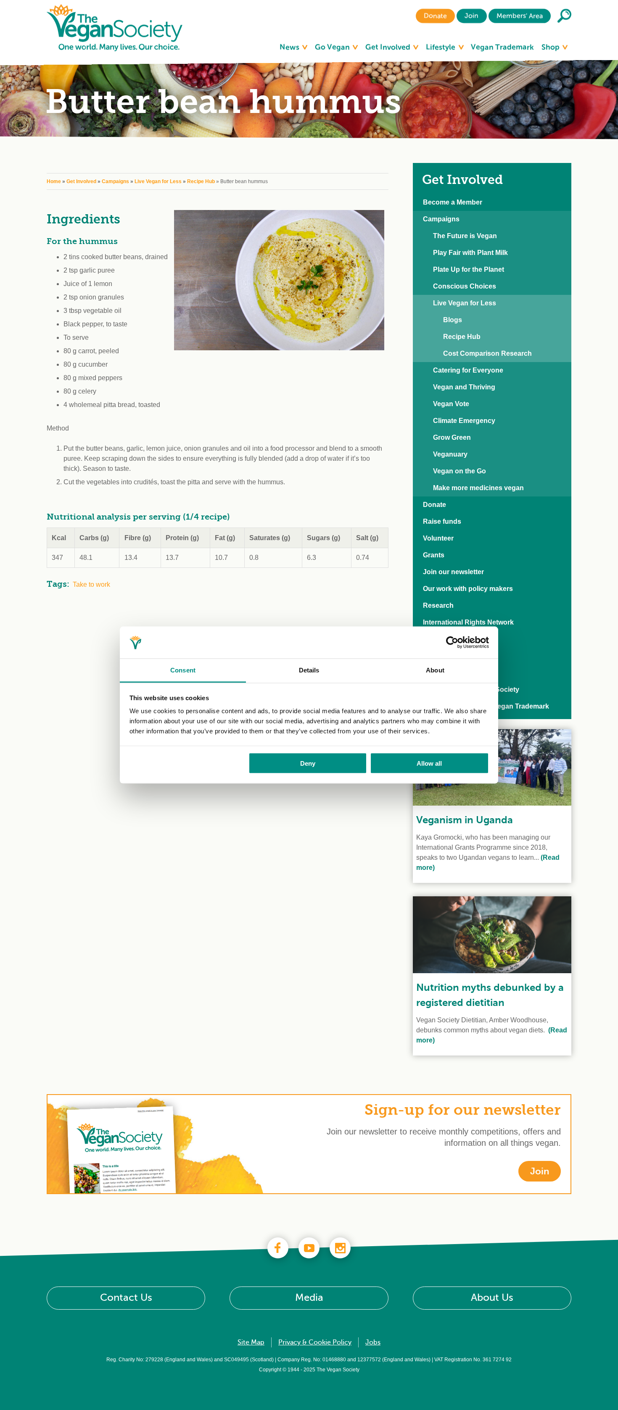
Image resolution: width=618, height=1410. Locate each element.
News (290, 47)
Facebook (277, 1247)
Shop (551, 47)
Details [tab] (309, 670)
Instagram (340, 1247)
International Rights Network (468, 622)
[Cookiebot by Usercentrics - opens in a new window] (452, 642)
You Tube (309, 1247)
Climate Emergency (464, 420)
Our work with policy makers (468, 588)
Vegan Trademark (502, 47)
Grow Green (452, 437)
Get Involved (388, 47)
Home (54, 181)
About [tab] (435, 670)
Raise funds (442, 521)
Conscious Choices (464, 286)
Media (309, 1297)
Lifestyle (441, 47)
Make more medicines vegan (478, 487)
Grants (433, 555)
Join (471, 16)
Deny (307, 763)
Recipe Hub (201, 181)
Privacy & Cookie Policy (314, 1342)
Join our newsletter (453, 571)
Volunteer (438, 538)
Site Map (251, 1342)
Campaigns (115, 181)
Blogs (452, 319)
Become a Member (452, 202)
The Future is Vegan (465, 235)
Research (438, 605)
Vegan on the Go (459, 471)
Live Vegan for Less (158, 181)
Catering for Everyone (468, 370)
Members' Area (520, 16)
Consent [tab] (182, 670)
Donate (435, 16)
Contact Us (126, 1297)
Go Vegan (333, 47)
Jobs (372, 1342)
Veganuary (450, 454)
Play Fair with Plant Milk (470, 252)
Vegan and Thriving (464, 387)
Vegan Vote (451, 403)
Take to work (91, 584)
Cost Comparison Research (487, 353)
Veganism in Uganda (464, 820)
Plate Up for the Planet (468, 269)
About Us (492, 1297)
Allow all (429, 763)
